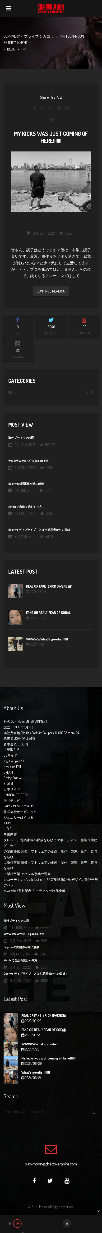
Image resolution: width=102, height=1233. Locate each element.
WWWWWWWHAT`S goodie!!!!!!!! (28, 460)
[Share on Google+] (51, 108)
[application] (51, 1224)
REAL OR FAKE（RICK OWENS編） (50, 586)
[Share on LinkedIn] (67, 108)
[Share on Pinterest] (59, 108)
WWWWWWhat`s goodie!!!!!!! (47, 639)
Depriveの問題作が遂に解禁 (26, 483)
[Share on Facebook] (34, 108)
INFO (51, 120)
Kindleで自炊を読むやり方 (25, 506)
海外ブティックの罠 (21, 437)
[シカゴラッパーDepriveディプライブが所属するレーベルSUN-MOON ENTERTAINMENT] (51, 8)
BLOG (11, 49)
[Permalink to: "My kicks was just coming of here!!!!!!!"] (51, 181)
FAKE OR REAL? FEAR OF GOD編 (48, 613)
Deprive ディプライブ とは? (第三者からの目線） (40, 529)
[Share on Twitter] (42, 108)
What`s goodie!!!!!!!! (35, 1072)
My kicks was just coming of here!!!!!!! (51, 137)
